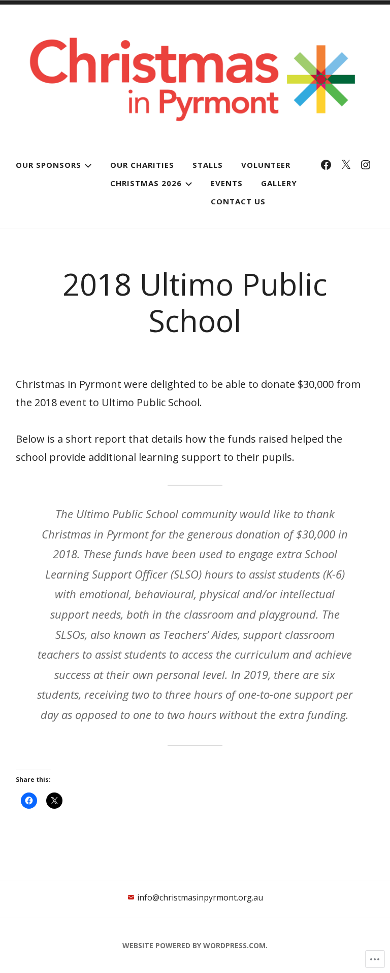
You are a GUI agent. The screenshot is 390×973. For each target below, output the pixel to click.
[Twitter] (345, 164)
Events (227, 183)
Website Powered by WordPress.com (194, 945)
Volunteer (265, 165)
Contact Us (238, 201)
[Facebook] (326, 164)
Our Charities (142, 165)
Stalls (207, 165)
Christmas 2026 (146, 183)
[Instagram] (365, 164)
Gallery (279, 183)
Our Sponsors (48, 165)
